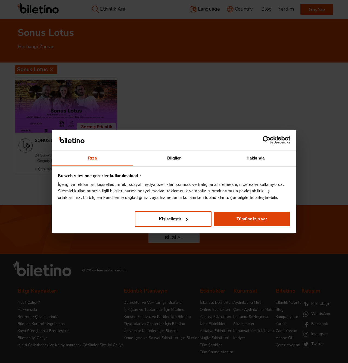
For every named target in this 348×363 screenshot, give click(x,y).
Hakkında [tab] (256, 158)
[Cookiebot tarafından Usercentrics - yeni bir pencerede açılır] (266, 140)
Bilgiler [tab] (174, 158)
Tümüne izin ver (252, 219)
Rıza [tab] (92, 158)
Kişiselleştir (170, 219)
